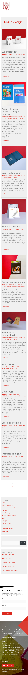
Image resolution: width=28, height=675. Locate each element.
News (3, 518)
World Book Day (6, 558)
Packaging (16, 425)
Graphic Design (17, 284)
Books (3, 502)
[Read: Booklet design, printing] (14, 266)
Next (14, 486)
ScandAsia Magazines (8, 566)
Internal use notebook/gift (9, 334)
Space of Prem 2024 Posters (10, 571)
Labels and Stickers (11, 422)
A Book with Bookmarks (8, 562)
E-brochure (7, 391)
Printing (15, 54)
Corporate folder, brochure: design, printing (10, 112)
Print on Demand (6, 523)
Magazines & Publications (9, 286)
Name (4, 599)
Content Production (7, 505)
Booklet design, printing (13, 282)
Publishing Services (7, 528)
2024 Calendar (9, 51)
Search (4, 540)
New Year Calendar (11, 226)
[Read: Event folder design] (14, 157)
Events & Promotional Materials (11, 508)
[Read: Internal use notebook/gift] (14, 320)
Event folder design (11, 172)
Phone (4, 606)
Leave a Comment (7, 54)
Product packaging (11, 453)
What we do (16, 229)
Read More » (5, 76)
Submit (7, 613)
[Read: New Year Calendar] (14, 211)
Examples (10, 118)
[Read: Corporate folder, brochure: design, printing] (14, 94)
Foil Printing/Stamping (8, 554)
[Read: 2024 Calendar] (14, 39)
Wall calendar (9, 364)
